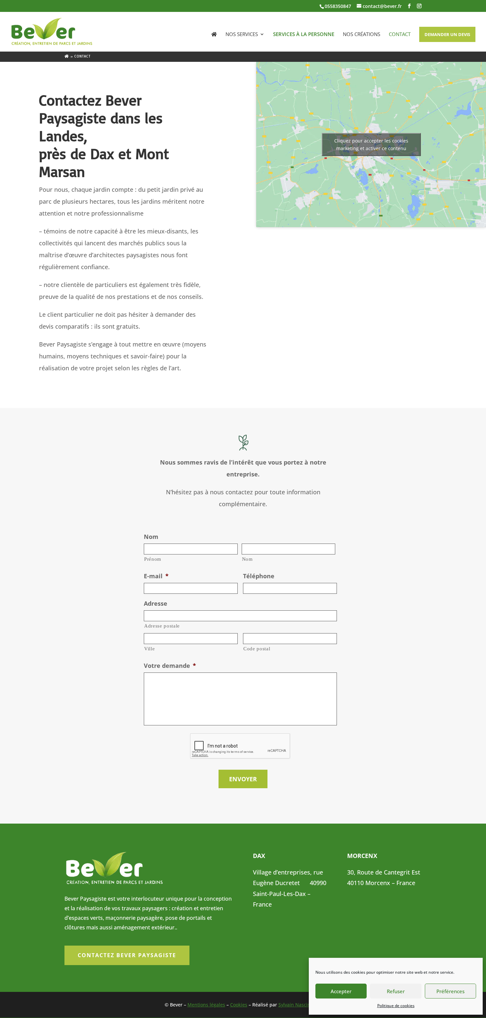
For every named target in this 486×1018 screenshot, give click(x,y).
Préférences (450, 991)
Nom (151, 537)
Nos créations (361, 34)
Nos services (241, 34)
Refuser (396, 991)
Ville (149, 648)
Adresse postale (162, 626)
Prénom (152, 559)
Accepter (341, 991)
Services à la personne (303, 34)
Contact (400, 34)
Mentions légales (206, 1004)
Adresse (155, 603)
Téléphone (258, 576)
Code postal (256, 648)
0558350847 (338, 6)
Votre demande (170, 666)
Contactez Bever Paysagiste (127, 955)
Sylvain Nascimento (300, 1004)
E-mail (156, 576)
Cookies (238, 1004)
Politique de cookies (396, 1005)
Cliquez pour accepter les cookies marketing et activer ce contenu (371, 144)
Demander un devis (447, 34)
